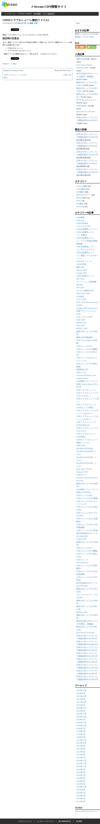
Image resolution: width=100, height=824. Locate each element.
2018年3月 (80, 737)
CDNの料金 (81, 106)
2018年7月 (80, 728)
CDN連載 (80, 217)
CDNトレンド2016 (84, 495)
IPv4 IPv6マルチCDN (85, 112)
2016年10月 (81, 766)
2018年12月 (81, 723)
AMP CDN (67, 75)
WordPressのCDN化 (84, 448)
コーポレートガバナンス (45, 821)
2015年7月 (80, 793)
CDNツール (81, 372)
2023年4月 (80, 693)
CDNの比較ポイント (85, 276)
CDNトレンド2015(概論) (87, 349)
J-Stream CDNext (24, 13)
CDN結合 (80, 296)
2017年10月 (81, 743)
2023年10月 (81, 690)
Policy (78, 201)
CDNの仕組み (82, 223)
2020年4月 (80, 711)
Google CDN (81, 273)
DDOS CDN (81, 323)
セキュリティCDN (84, 317)
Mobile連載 (81, 198)
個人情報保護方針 (65, 821)
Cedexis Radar (82, 378)
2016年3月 (80, 784)
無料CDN (80, 267)
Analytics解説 (82, 186)
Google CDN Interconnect (87, 308)
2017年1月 (80, 758)
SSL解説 (79, 204)
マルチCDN (81, 299)
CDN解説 (13, 64)
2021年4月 (80, 705)
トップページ (10, 13)
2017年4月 (80, 752)
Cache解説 (80, 189)
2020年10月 (81, 708)
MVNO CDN (81, 612)
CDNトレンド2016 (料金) (87, 530)
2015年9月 (80, 790)
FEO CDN (80, 326)
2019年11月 (81, 714)
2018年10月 (81, 725)
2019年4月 (80, 720)
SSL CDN (80, 279)
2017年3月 (80, 755)
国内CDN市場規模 (84, 337)
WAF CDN (80, 320)
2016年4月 (80, 781)
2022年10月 (81, 696)
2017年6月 (80, 749)
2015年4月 (80, 801)
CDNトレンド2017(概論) (87, 551)
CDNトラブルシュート (86, 390)
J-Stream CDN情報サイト (49, 6)
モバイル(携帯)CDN (84, 291)
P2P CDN (80, 288)
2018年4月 (80, 734)
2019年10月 (81, 717)
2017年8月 (80, 746)
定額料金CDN (82, 369)
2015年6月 (80, 796)
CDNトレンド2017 (84, 548)
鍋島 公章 (34, 23)
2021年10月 (81, 702)
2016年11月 (81, 764)
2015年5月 (80, 799)
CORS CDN (81, 539)
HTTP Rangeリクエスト (86, 100)
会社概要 (37, 13)
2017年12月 (81, 740)
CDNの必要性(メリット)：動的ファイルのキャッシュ (87, 255)
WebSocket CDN (83, 293)
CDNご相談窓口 (48, 13)
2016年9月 (80, 769)
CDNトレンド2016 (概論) (87, 498)
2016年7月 (80, 775)
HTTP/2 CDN (81, 329)
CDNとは (80, 220)
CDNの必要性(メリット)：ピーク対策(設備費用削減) (86, 241)
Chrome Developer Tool (86, 375)
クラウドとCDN (83, 226)
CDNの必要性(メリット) (86, 229)
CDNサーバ (81, 475)
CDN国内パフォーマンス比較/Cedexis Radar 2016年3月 (87, 384)
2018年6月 (80, 731)
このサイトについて (25, 821)
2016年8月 (80, 772)
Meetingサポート (83, 195)
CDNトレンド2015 (84, 346)
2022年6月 (80, 699)
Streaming (80, 206)
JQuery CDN (81, 270)
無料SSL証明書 (82, 59)
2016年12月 (81, 761)
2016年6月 (80, 778)
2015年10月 (81, 787)
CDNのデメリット (84, 261)
